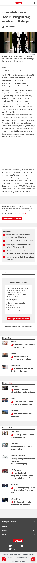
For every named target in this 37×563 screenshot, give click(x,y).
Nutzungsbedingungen (28, 554)
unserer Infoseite (21, 213)
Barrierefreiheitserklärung (22, 557)
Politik (10, 383)
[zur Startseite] (18, 539)
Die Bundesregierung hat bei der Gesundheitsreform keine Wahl (23, 490)
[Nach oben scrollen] (33, 559)
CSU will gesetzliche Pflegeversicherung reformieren (23, 436)
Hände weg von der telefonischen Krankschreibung (23, 391)
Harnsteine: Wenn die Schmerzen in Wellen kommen (22, 358)
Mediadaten (11, 557)
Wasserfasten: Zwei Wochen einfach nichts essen (23, 346)
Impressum (6, 554)
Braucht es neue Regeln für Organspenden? (21, 448)
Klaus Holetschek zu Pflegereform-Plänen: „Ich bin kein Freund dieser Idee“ (22, 475)
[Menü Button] (3, 2)
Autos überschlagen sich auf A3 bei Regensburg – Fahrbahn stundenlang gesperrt (20, 252)
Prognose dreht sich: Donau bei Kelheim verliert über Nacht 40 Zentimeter (18, 236)
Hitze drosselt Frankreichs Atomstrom (22, 415)
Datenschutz (13, 554)
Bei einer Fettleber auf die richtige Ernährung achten (22, 370)
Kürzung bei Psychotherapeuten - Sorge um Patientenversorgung (23, 461)
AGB (19, 554)
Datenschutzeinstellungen (18, 561)
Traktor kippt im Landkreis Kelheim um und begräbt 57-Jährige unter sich (19, 246)
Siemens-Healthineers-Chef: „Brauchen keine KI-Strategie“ (20, 258)
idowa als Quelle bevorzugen (12, 218)
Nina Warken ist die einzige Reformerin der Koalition (22, 503)
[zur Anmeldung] (34, 2)
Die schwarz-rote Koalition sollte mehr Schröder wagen (22, 403)
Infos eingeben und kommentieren (18, 319)
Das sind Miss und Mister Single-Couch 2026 (19, 241)
